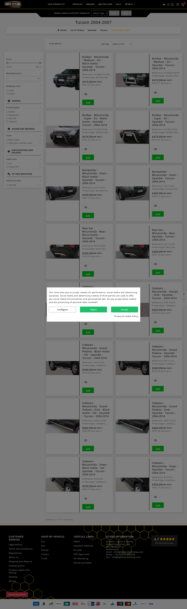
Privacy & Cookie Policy (126, 316)
